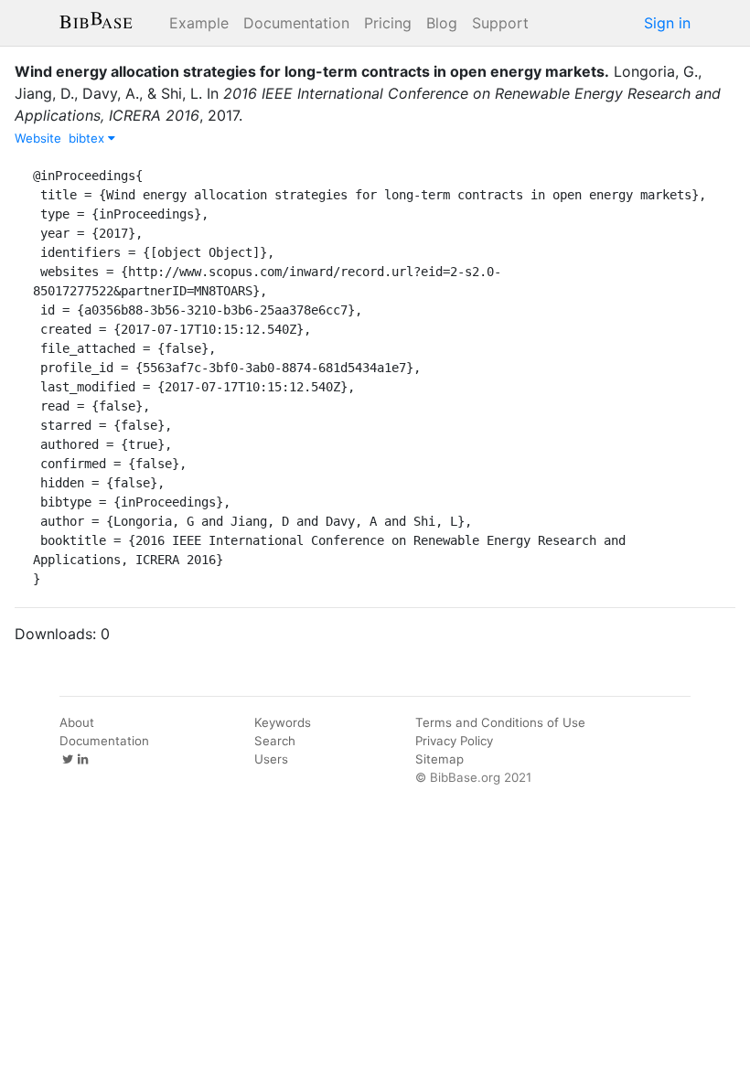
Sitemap (439, 759)
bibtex (88, 138)
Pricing (388, 23)
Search (274, 740)
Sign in (667, 23)
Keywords (282, 722)
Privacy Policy (454, 740)
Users (271, 759)
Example (199, 23)
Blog (441, 23)
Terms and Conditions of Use (500, 722)
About (76, 722)
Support (500, 23)
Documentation (296, 23)
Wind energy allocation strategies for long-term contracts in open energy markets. (312, 71)
